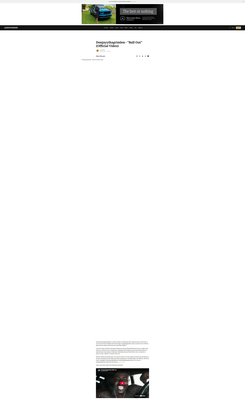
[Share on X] (140, 56)
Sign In (233, 27)
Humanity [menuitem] (106, 27)
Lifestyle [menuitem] (111, 27)
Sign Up (238, 27)
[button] (229, 28)
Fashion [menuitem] (131, 27)
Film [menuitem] (135, 27)
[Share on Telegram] (145, 56)
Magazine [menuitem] (140, 27)
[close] (243, 2)
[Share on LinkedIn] (142, 56)
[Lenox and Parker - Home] (52, 28)
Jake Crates (102, 50)
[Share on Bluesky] (148, 56)
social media (121, 362)
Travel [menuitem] (121, 27)
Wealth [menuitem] (126, 27)
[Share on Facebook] (137, 56)
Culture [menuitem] (116, 27)
